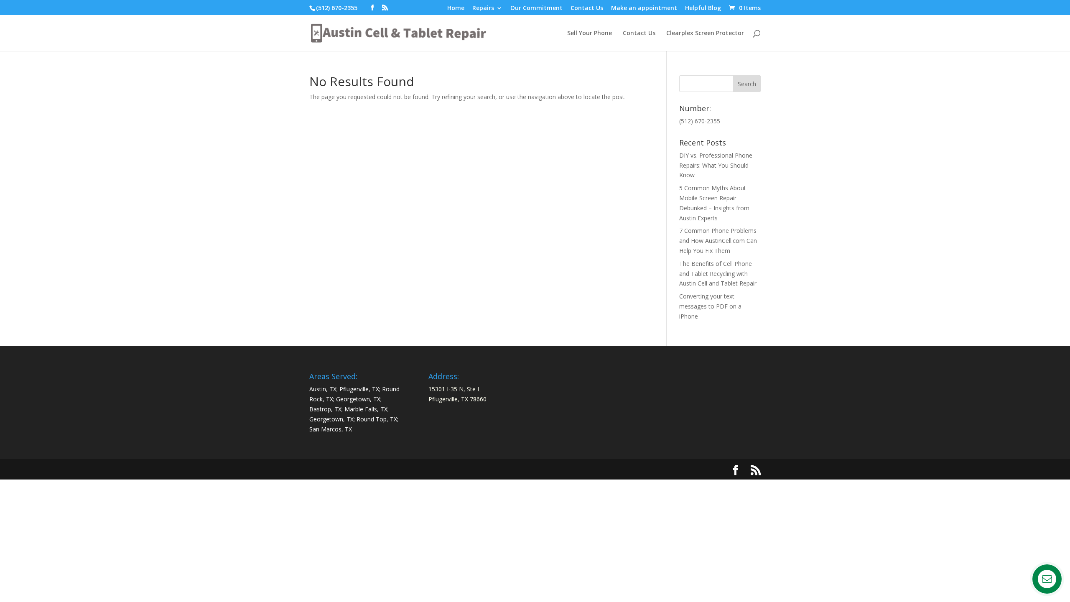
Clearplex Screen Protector (705, 33)
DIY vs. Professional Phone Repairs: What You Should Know (715, 165)
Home (455, 8)
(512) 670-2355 (336, 8)
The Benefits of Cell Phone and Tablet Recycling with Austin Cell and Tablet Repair (718, 274)
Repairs (483, 8)
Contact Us (587, 8)
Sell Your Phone (589, 33)
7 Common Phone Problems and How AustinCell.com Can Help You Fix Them (718, 241)
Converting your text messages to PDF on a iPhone (710, 306)
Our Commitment (536, 8)
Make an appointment (644, 8)
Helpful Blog (703, 8)
